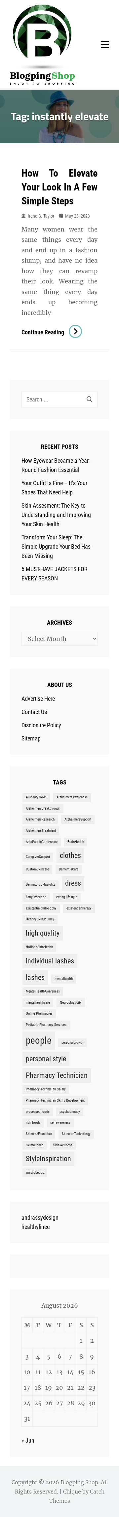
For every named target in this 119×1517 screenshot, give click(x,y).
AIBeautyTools (36, 797)
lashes (35, 977)
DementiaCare (68, 869)
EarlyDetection (36, 897)
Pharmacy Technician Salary (46, 1089)
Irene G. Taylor (41, 216)
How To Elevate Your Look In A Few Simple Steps (59, 187)
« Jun (27, 1440)
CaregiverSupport (38, 857)
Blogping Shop (79, 1482)
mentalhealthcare (38, 1002)
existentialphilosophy (41, 908)
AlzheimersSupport (77, 819)
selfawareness (60, 1122)
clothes (70, 855)
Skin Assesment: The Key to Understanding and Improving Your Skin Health (56, 514)
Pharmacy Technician (57, 1075)
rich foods (33, 1122)
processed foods (38, 1112)
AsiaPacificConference (42, 842)
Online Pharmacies (39, 1013)
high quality (43, 933)
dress (73, 883)
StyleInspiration (48, 1159)
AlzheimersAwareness (72, 797)
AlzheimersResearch (40, 819)
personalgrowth (72, 1042)
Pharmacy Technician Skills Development (55, 1100)
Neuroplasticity (71, 1002)
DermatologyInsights (40, 884)
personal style (46, 1059)
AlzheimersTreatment (41, 830)
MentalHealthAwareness (43, 991)
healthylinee (35, 1226)
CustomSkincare (37, 869)
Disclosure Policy (41, 725)
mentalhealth (64, 979)
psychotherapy (70, 1112)
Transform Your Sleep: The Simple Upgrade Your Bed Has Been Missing (56, 546)
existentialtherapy (79, 908)
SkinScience (34, 1145)
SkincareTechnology (76, 1134)
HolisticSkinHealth (39, 947)
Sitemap (31, 738)
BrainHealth (75, 842)
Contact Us (34, 711)
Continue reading (51, 332)
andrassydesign (40, 1217)
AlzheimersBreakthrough (43, 808)
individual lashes (50, 961)
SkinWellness (62, 1145)
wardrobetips (35, 1172)
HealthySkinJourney (40, 919)
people (39, 1040)
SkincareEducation (39, 1134)
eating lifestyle (66, 897)
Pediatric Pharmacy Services (46, 1025)
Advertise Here (38, 698)
